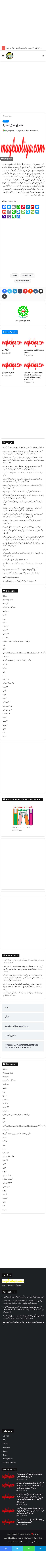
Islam (15, 275)
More (22, 1542)
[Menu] (3, 56)
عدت (4, 676)
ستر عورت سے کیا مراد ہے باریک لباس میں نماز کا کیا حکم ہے (15, 559)
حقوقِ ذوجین (5, 630)
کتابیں (4, 698)
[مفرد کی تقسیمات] (12, 342)
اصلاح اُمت (6, 611)
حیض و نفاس (6, 634)
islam (10, 116)
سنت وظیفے (5, 657)
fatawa (36, 1538)
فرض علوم (5, 687)
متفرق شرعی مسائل (7, 710)
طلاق (4, 672)
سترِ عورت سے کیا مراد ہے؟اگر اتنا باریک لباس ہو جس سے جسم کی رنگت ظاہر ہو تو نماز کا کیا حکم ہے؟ (22, 564)
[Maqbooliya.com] (9, 55)
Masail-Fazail (28, 275)
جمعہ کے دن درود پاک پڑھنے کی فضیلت (11, 577)
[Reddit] (30, 291)
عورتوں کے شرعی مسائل (8, 683)
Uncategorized (8, 600)
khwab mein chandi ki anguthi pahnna (34, 351)
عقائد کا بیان (6, 679)
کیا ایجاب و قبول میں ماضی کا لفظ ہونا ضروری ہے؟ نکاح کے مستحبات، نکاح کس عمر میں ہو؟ (21, 527)
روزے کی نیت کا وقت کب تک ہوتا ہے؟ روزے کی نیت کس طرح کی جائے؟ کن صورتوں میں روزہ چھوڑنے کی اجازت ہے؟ (23, 486)
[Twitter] (9, 291)
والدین (4, 736)
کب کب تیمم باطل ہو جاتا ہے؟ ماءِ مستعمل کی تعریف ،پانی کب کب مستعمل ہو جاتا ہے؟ (21, 573)
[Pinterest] (25, 291)
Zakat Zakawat (23, 280)
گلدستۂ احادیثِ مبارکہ (7, 706)
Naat (40, 1538)
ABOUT (6, 1436)
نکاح (4, 729)
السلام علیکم (5, 549)
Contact (5, 1443)
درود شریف (6, 638)
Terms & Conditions (9, 1462)
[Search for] (43, 56)
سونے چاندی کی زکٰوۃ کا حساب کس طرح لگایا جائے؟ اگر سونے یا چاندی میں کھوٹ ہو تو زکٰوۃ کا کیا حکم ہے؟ (23, 503)
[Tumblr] (20, 291)
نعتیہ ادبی (5, 725)
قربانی (4, 695)
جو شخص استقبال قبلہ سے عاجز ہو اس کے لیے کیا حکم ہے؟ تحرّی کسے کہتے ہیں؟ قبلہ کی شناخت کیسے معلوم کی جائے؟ (23, 532)
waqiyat (5, 603)
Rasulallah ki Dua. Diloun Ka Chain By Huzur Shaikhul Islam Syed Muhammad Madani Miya (33, 376)
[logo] (13, 1283)
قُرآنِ (4, 691)
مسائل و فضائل (6, 714)
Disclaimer (6, 1447)
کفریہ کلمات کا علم (7, 702)
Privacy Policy (8, 1459)
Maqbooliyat (29, 1538)
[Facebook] (4, 291)
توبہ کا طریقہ (5, 626)
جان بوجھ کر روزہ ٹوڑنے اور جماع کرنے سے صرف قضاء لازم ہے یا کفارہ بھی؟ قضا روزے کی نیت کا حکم (23, 474)
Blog (4, 1440)
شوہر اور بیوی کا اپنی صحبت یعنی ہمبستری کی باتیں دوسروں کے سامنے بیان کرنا (19, 581)
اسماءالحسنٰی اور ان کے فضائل (9, 607)
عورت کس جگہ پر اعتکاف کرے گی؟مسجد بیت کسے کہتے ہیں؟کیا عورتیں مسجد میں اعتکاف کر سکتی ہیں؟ (23, 447)
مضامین (4, 717)
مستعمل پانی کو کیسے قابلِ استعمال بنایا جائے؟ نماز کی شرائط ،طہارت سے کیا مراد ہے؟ (20, 569)
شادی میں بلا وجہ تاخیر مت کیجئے (8, 372)
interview (16, 1542)
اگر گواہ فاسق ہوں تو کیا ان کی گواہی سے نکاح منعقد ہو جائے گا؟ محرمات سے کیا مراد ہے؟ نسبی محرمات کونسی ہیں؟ (22, 522)
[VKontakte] (35, 291)
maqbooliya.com (9, 131)
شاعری (5, 664)
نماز (4, 733)
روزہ (4, 645)
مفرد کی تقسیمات (5, 350)
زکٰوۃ (4, 649)
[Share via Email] (40, 291)
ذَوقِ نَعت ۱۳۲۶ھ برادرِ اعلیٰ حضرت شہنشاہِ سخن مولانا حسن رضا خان (16, 641)
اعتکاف (5, 615)
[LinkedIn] (15, 291)
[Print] (4, 296)
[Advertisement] (23, 23)
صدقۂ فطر (5, 668)
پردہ (4, 619)
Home (6, 116)
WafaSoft (36, 1534)
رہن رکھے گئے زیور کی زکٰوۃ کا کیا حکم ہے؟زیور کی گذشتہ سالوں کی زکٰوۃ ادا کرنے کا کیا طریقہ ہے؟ (22, 491)
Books (10, 1542)
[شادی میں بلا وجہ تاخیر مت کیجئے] (12, 364)
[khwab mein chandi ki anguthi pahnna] (34, 342)
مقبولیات (5, 721)
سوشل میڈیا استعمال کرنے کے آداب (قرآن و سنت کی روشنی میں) (17, 660)
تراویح (4, 622)
